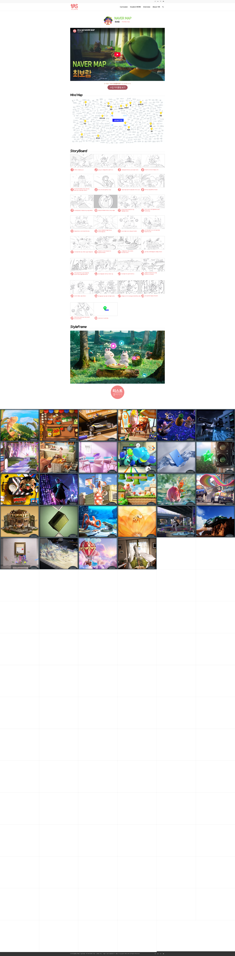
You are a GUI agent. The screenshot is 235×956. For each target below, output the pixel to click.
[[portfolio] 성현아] (1, 478)
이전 (74, 357)
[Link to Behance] (158, 1)
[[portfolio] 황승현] (233, 478)
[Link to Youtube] (163, 1)
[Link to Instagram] (155, 1)
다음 (160, 357)
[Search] (163, 7)
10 (124, 381)
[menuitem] (124, 7)
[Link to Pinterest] (160, 1)
